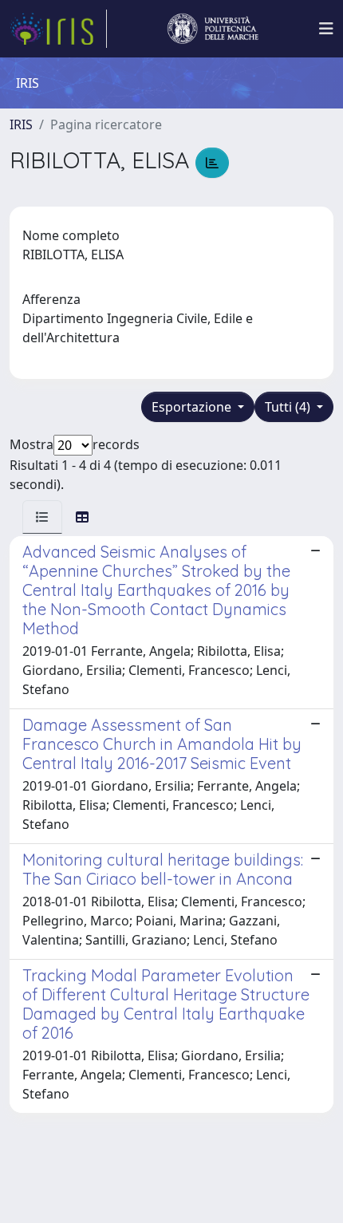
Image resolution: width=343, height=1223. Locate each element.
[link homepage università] (213, 29)
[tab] (42, 517)
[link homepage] (58, 29)
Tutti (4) (289, 407)
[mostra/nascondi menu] (326, 29)
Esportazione (193, 407)
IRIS (21, 124)
